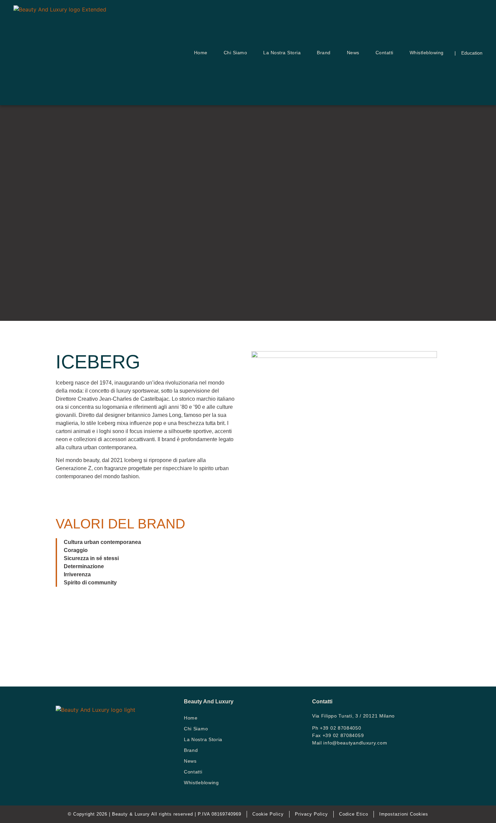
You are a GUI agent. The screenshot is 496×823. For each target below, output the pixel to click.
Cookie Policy (268, 814)
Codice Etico (353, 814)
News (353, 52)
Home (201, 52)
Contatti (384, 52)
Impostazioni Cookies (403, 814)
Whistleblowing (427, 52)
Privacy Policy (311, 814)
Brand (324, 52)
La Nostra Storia (282, 52)
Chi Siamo (235, 52)
